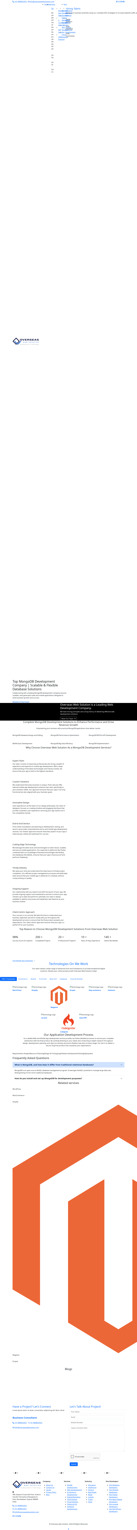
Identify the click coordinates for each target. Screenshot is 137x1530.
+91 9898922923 (20, 1)
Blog (47, 1495)
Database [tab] (63, 979)
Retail (90, 1495)
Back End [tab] (53, 979)
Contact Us (50, 1487)
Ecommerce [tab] (22, 979)
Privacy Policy (51, 1492)
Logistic (91, 1497)
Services (52, 4)
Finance (91, 1490)
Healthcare (92, 1487)
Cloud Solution (72, 1502)
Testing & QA (72, 1504)
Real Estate (92, 1492)
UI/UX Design (72, 1499)
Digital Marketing (73, 1497)
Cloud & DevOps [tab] (76, 979)
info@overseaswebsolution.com (41, 1)
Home (46, 4)
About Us (49, 1485)
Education (92, 1485)
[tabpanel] (68, 1007)
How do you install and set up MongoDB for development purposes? (48, 1078)
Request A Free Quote (21, 702)
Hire (65, 4)
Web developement (74, 1490)
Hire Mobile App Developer (23, 961)
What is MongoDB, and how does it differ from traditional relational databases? (54, 1064)
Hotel (90, 1502)
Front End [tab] (43, 979)
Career (48, 1490)
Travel (90, 1499)
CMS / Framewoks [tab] (8, 979)
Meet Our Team (67, 719)
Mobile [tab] (33, 979)
